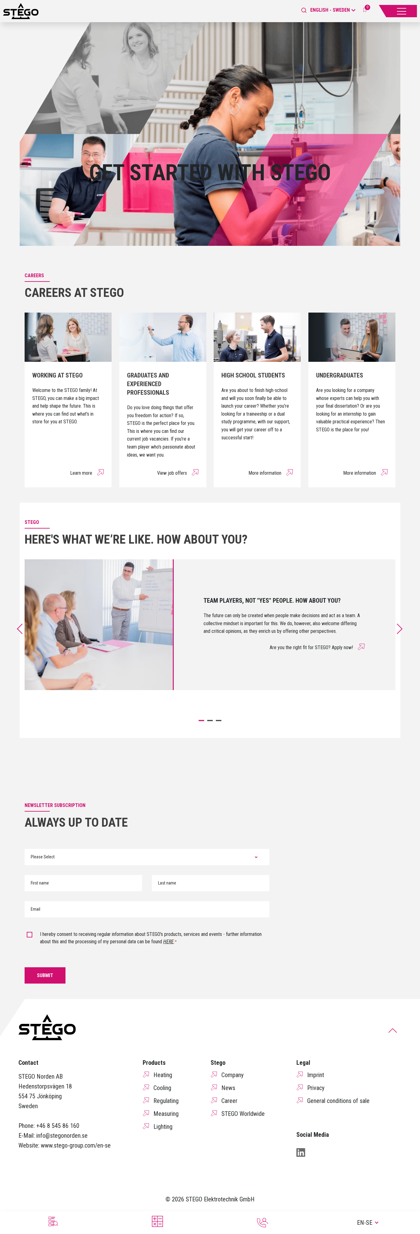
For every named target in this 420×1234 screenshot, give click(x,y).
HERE (168, 941)
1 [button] (201, 720)
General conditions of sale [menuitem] (338, 1100)
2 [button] (210, 720)
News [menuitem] (228, 1088)
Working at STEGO (57, 375)
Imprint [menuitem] (315, 1075)
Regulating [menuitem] (166, 1100)
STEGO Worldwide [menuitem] (243, 1113)
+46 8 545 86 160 (57, 1125)
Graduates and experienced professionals (148, 384)
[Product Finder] (52, 1221)
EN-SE (364, 1222)
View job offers (172, 473)
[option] (210, 624)
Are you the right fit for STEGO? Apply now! (311, 647)
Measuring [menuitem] (166, 1113)
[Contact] (262, 1222)
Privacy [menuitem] (315, 1088)
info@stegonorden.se (62, 1135)
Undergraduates (339, 375)
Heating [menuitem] (162, 1075)
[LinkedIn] (300, 1152)
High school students (253, 375)
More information (264, 473)
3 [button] (218, 720)
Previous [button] (22, 629)
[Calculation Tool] (157, 1221)
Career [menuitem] (229, 1100)
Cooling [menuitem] (162, 1088)
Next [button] (401, 629)
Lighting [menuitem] (162, 1126)
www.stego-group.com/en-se (76, 1145)
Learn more (81, 473)
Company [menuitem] (232, 1075)
